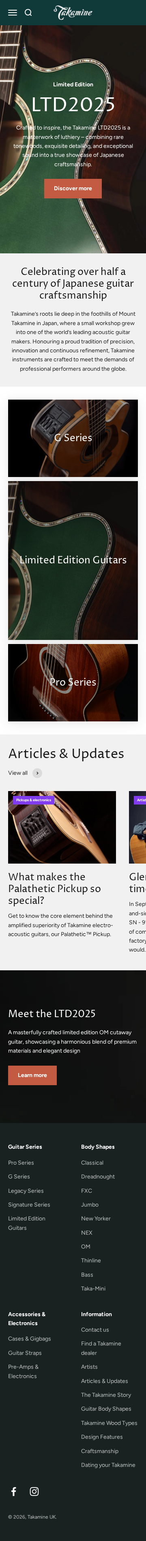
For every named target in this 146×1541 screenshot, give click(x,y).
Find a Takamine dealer (101, 1348)
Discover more (73, 188)
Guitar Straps (25, 1353)
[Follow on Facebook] (13, 1491)
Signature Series (29, 1204)
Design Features (102, 1436)
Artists (89, 1366)
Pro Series (21, 1162)
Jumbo (90, 1204)
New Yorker (96, 1218)
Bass (87, 1274)
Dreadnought (98, 1176)
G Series (19, 1176)
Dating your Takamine (108, 1465)
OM (85, 1246)
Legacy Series (26, 1190)
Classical (92, 1162)
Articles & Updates (104, 1381)
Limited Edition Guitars (26, 1223)
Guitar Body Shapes (106, 1408)
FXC (86, 1190)
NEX (86, 1232)
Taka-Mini (93, 1288)
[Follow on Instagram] (34, 1491)
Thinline (91, 1260)
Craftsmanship (99, 1451)
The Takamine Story (106, 1395)
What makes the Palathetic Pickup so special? (54, 889)
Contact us (95, 1329)
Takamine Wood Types (109, 1423)
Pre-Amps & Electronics (23, 1371)
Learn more (32, 1075)
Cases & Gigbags (29, 1338)
